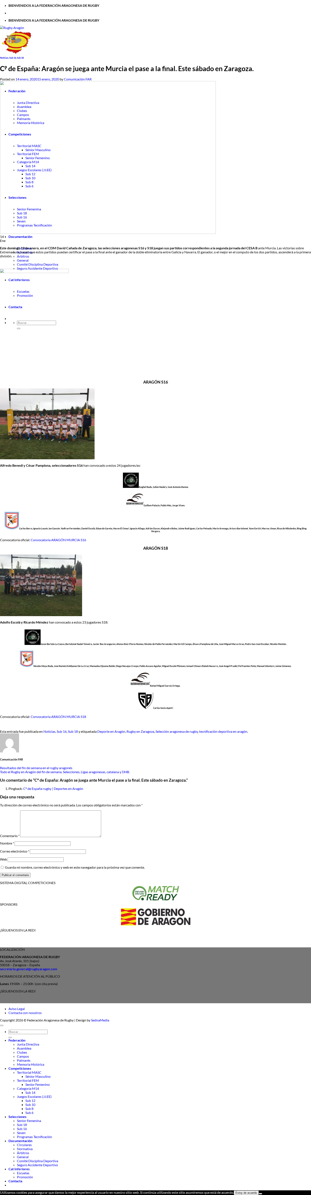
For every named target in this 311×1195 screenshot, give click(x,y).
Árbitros (23, 256)
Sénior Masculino (38, 1076)
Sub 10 (30, 1105)
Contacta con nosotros (25, 1013)
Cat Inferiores (19, 1169)
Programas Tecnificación (34, 1137)
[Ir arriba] (1, 1025)
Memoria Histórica (30, 1064)
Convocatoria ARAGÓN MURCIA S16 (58, 540)
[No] (260, 1193)
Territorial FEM (28, 1080)
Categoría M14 (28, 1088)
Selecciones (17, 1117)
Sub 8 (29, 1109)
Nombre (7, 843)
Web (3, 859)
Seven (21, 1133)
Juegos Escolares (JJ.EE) (34, 1096)
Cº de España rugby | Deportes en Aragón (53, 789)
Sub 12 (30, 1100)
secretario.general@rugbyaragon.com (28, 969)
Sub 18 (20, 57)
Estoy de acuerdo (246, 1192)
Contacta (15, 1181)
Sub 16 (12, 57)
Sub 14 (30, 1092)
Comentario (9, 836)
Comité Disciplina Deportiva (37, 264)
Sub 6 (29, 1113)
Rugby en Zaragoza (140, 731)
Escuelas (23, 1173)
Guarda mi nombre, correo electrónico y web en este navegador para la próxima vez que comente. (75, 867)
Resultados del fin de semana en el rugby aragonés (36, 768)
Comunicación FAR (78, 79)
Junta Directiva (28, 1044)
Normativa (25, 1149)
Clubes (22, 1052)
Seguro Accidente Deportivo (37, 268)
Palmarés (23, 1060)
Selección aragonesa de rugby (177, 731)
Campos (23, 1056)
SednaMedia (100, 1020)
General (23, 260)
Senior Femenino (37, 1084)
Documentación (20, 237)
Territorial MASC (29, 1072)
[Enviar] (10, 1037)
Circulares (24, 1145)
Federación (16, 1040)
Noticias (4, 57)
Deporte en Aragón (111, 731)
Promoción (25, 1177)
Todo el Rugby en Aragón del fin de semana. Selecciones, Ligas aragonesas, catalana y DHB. (65, 772)
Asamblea (24, 1048)
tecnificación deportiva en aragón (223, 731)
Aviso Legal (16, 1009)
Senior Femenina (29, 1121)
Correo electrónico (14, 851)
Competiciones (19, 1068)
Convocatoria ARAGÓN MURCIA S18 (58, 717)
